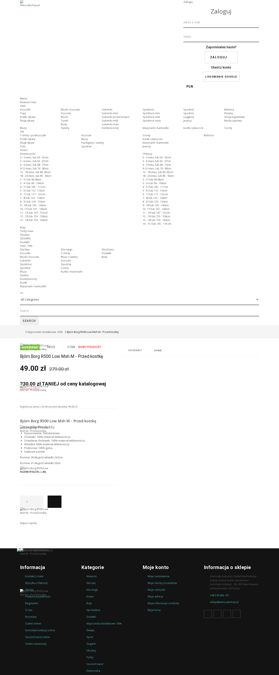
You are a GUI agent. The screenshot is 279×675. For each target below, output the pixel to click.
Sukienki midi (110, 120)
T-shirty (65, 253)
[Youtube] (227, 614)
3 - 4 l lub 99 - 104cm (32, 183)
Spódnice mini (151, 113)
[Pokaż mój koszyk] (221, 93)
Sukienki (107, 109)
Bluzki (64, 117)
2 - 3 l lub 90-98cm (30, 179)
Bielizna (229, 109)
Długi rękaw (27, 120)
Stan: (71, 347)
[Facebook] (208, 614)
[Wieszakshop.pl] (30, 9)
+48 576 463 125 (219, 595)
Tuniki (64, 120)
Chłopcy (147, 154)
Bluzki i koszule (70, 109)
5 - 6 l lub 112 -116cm (32, 190)
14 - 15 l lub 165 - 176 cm (157, 223)
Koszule (66, 113)
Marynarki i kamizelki (156, 128)
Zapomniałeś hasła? (221, 47)
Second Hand (94, 664)
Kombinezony (110, 128)
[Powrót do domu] (21, 332)
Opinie (158, 350)
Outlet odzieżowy (36, 644)
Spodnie (188, 109)
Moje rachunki (156, 590)
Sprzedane (93, 610)
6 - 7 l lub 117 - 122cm (32, 194)
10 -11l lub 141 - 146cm (33, 209)
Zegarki (91, 644)
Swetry (65, 128)
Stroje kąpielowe (234, 117)
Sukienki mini (110, 113)
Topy (23, 113)
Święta (90, 630)
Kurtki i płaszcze (193, 128)
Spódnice (148, 109)
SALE (26, 246)
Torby (26, 231)
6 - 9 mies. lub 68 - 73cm (34, 165)
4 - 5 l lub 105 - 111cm (32, 187)
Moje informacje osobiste (163, 603)
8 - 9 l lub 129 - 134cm (32, 201)
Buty (23, 227)
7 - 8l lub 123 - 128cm (32, 198)
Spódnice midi (151, 117)
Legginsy (188, 117)
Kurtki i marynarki (72, 271)
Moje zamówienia (159, 576)
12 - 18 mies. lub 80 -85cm (35, 172)
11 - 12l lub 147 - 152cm (34, 212)
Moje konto (156, 567)
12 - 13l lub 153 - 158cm (34, 216)
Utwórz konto (221, 67)
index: (51, 347)
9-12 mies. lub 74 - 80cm (34, 168)
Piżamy (228, 113)
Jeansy (187, 120)
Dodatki (25, 242)
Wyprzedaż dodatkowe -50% (45, 332)
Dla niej (91, 583)
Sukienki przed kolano (115, 117)
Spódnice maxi (152, 120)
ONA (23, 106)
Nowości (28, 102)
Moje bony (154, 610)
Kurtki (23, 282)
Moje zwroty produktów (162, 583)
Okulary (25, 235)
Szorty (228, 128)
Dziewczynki (27, 154)
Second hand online (37, 637)
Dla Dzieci (108, 249)
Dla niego (67, 249)
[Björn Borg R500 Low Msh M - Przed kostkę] (34, 364)
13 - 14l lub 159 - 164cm (34, 220)
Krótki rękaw (27, 117)
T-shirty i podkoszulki (33, 135)
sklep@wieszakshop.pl (224, 602)
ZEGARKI (25, 238)
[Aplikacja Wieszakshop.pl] (139, 550)
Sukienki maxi (110, 124)
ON (22, 131)
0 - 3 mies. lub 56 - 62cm (34, 157)
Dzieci (23, 150)
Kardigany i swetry (92, 142)
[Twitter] (217, 614)
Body (64, 124)
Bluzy (23, 128)
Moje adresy (155, 596)
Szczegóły (135, 350)
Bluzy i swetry (69, 257)
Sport (89, 637)
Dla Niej (24, 249)
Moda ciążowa (233, 120)
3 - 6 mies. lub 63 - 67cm (34, 161)
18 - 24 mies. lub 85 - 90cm (35, 176)
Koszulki (25, 109)
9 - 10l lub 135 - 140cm (33, 205)
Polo (23, 146)
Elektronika (93, 671)
